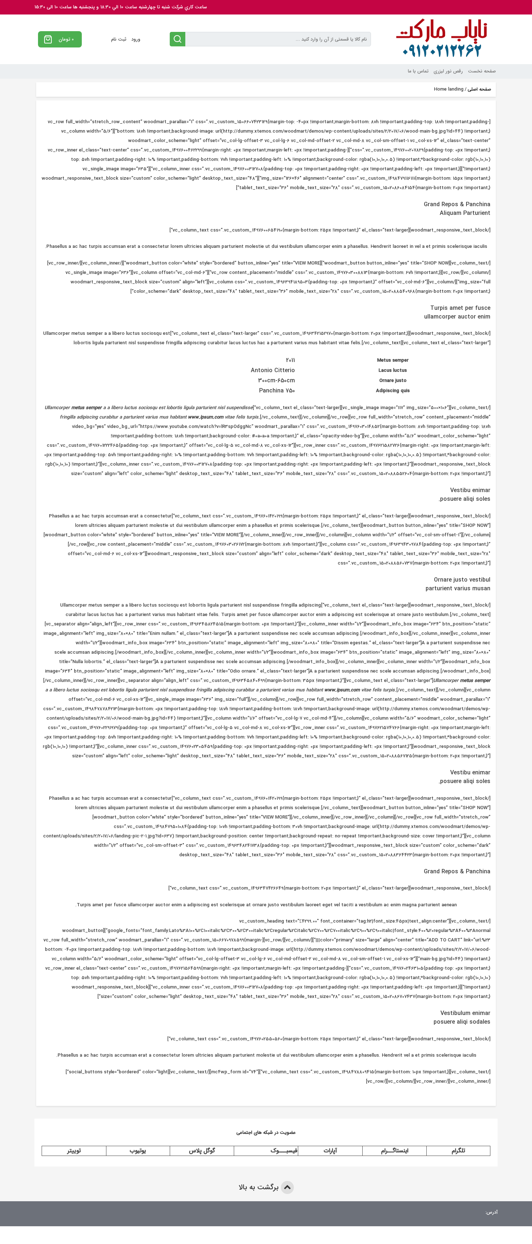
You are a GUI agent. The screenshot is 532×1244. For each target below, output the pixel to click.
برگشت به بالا (259, 1187)
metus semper (86, 408)
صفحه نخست (482, 71)
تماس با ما (418, 71)
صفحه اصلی (479, 89)
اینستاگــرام (394, 1150)
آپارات (330, 1150)
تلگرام (458, 1150)
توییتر (74, 1150)
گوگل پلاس (202, 1150)
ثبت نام (118, 39)
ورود (135, 39)
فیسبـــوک (284, 1150)
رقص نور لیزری (448, 71)
